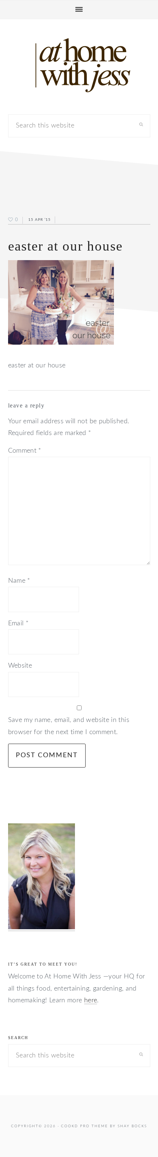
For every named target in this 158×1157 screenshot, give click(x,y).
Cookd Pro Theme (84, 1126)
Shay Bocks (132, 1126)
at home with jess (79, 65)
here (90, 1000)
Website (20, 665)
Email (18, 623)
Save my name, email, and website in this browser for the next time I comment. (68, 726)
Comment (25, 451)
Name (19, 581)
